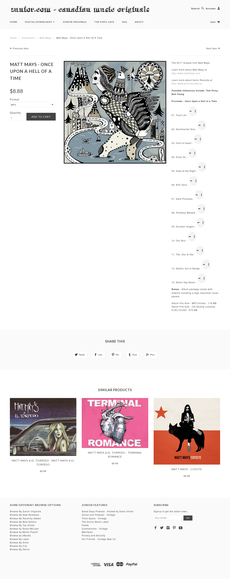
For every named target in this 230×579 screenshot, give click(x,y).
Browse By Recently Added (25, 518)
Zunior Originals (75, 22)
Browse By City (18, 545)
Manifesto (87, 531)
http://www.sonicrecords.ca (187, 83)
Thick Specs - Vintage (94, 518)
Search (195, 8)
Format (14, 99)
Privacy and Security (93, 535)
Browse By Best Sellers (23, 521)
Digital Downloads (38, 22)
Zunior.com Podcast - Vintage (98, 514)
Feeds (85, 525)
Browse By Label (19, 538)
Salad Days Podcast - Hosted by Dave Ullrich (108, 511)
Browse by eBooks (20, 535)
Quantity (15, 112)
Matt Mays (45, 37)
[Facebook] (155, 528)
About (139, 22)
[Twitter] (162, 528)
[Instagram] (168, 528)
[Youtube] (181, 528)
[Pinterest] (174, 528)
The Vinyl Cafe (104, 22)
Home (13, 22)
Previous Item (20, 48)
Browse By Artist (19, 542)
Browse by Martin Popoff (24, 531)
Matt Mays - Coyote (187, 469)
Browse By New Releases (24, 514)
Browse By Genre (20, 549)
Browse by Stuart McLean (24, 528)
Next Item (212, 48)
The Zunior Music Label (95, 521)
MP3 (13, 104)
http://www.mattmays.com (186, 73)
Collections (28, 37)
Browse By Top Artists (22, 525)
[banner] (82, 9)
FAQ (124, 22)
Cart (213, 22)
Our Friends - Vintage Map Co (99, 538)
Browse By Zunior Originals (25, 511)
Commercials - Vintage (95, 528)
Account (211, 8)
